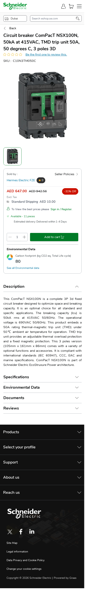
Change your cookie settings (24, 569)
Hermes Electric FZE (21, 180)
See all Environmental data (23, 268)
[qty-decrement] (10, 237)
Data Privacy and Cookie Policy (25, 560)
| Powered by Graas (64, 578)
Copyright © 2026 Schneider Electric (29, 578)
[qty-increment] (24, 237)
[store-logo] (15, 6)
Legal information (17, 551)
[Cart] (71, 6)
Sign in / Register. (61, 209)
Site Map (12, 543)
